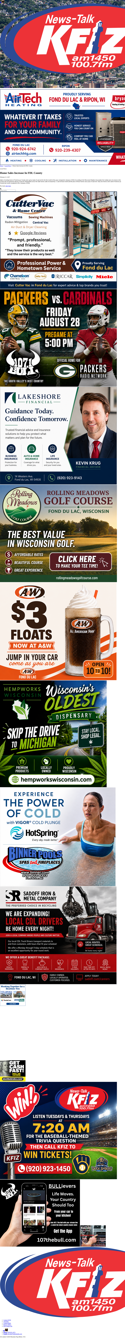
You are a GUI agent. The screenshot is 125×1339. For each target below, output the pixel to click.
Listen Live (6, 87)
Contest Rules (7, 1323)
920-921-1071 (9, 1332)
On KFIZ (6, 84)
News (5, 78)
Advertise (6, 1321)
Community (6, 82)
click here (8, 186)
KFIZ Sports (6, 79)
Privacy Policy (7, 1324)
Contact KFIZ (7, 1320)
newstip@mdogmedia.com (12, 1334)
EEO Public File (7, 1326)
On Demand (6, 85)
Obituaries (6, 81)
